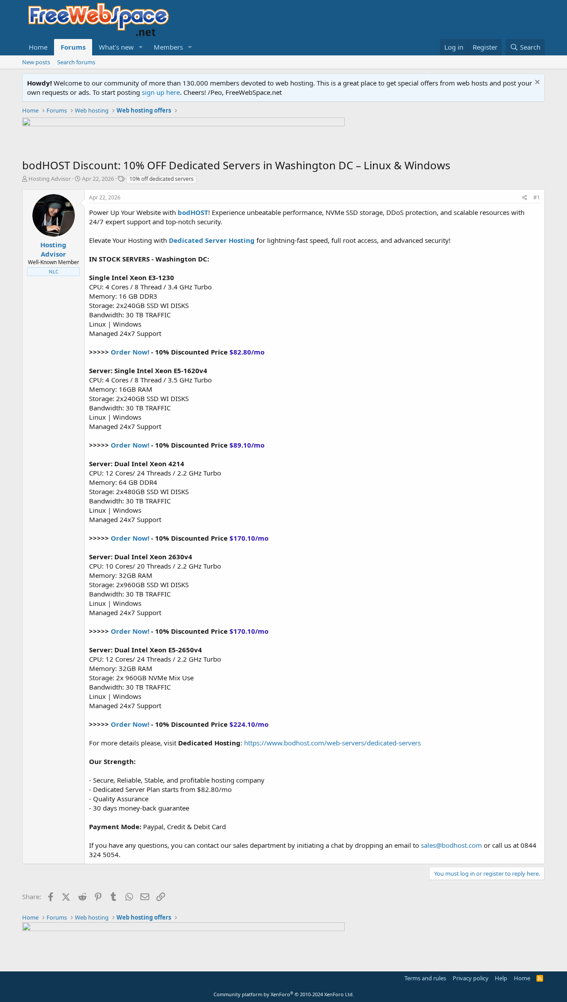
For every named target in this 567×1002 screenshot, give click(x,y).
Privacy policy (471, 978)
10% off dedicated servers (161, 179)
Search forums (76, 62)
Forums (73, 47)
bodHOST (193, 212)
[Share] (524, 198)
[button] (141, 47)
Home (38, 47)
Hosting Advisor (49, 179)
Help (501, 978)
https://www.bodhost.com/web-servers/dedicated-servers (332, 742)
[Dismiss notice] (536, 83)
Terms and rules (425, 978)
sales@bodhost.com (451, 845)
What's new (116, 47)
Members (168, 47)
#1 (536, 197)
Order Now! (130, 351)
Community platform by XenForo (284, 994)
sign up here (161, 92)
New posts (36, 62)
